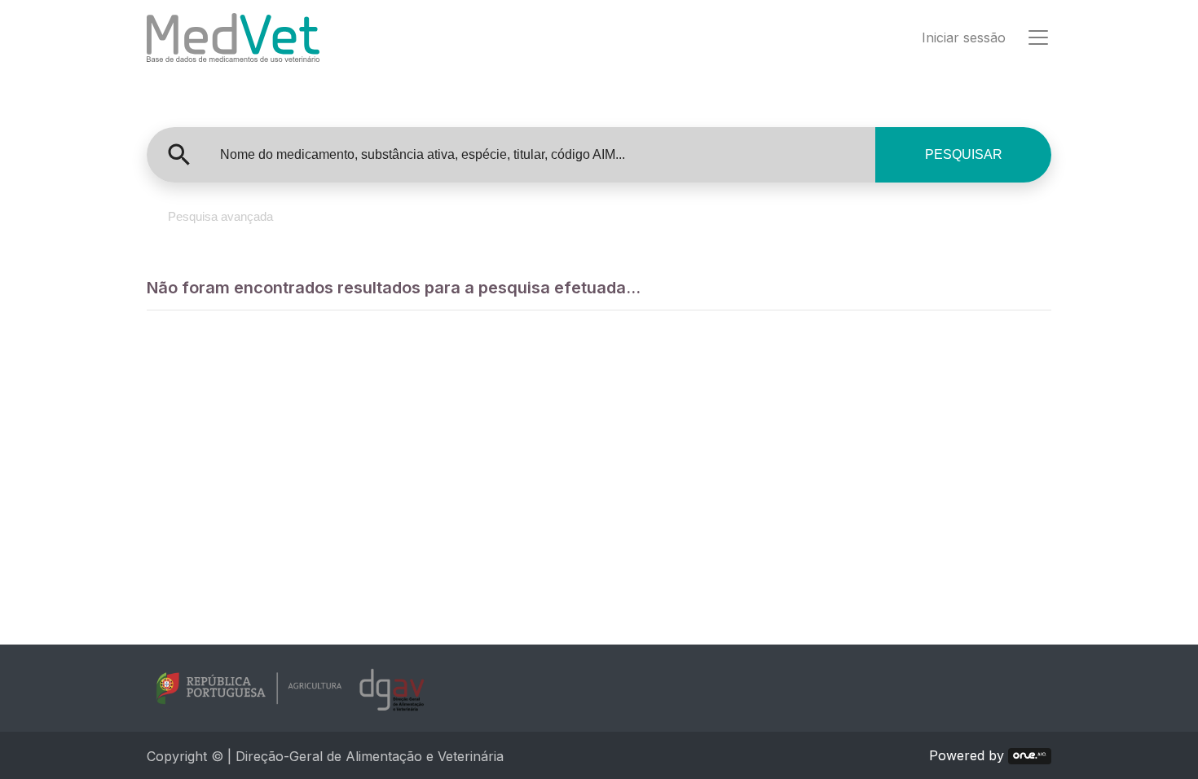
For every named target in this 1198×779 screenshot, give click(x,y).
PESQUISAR (963, 154)
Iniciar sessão (964, 37)
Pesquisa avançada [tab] (220, 216)
